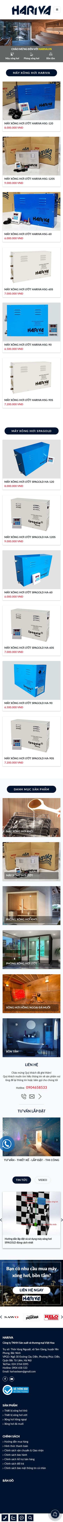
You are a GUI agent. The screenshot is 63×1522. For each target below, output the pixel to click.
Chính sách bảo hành (15, 1455)
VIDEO (42, 1180)
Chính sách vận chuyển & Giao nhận (24, 1450)
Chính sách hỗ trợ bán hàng (19, 1459)
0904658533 (36, 1087)
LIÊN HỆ (31, 1065)
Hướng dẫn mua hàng (16, 1442)
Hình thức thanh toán (16, 1446)
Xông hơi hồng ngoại (15, 1419)
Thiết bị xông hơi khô (15, 1411)
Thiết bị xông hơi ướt (15, 1415)
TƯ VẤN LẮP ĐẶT (32, 1111)
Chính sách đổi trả (14, 1464)
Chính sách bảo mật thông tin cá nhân (25, 1468)
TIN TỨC (21, 1180)
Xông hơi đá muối (13, 1424)
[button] (4, 32)
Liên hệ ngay (31, 1290)
